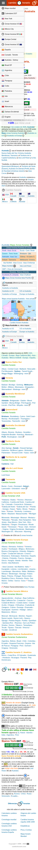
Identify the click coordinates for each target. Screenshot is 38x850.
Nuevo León (18, 618)
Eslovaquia (15, 556)
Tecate (4, 627)
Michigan (32, 514)
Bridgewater (14, 400)
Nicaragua (15, 657)
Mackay (4, 419)
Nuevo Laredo (7, 618)
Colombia (31, 641)
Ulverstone (16, 488)
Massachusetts (21, 514)
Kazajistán (6, 569)
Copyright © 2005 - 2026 (17, 844)
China (23, 794)
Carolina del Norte (17, 502)
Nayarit (29, 616)
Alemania (12, 546)
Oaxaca (27, 618)
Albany (4, 432)
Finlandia (13, 558)
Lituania (32, 569)
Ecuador (5, 643)
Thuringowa (25, 419)
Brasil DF (8, 65)
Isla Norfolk (7, 263)
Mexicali (5, 616)
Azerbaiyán (13, 549)
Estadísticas (25, 826)
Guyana (28, 643)
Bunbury (19, 432)
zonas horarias (26, 535)
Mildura (11, 387)
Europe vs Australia (27, 332)
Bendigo (12, 385)
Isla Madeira (19, 567)
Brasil (19, 641)
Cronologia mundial (9, 819)
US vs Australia (25, 291)
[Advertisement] (19, 224)
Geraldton (27, 432)
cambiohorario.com (19, 846)
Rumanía (19, 578)
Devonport (18, 486)
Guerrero (15, 610)
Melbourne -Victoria (27, 260)
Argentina (8, 70)
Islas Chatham (25, 275)
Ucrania (4, 583)
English (7, 117)
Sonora (11, 625)
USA (7, 195)
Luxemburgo (6, 571)
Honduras (6, 657)
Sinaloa (4, 625)
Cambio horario (9, 365)
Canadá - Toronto (11, 55)
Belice (4, 655)
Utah (26, 527)
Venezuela (13, 648)
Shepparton (29, 387)
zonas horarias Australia (13, 133)
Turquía (30, 581)
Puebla (24, 620)
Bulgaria (30, 551)
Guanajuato (6, 610)
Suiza (23, 581)
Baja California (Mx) (23, 355)
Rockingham (12, 437)
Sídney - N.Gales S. (27, 257)
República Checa (8, 578)
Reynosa (18, 623)
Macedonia (16, 571)
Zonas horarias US (11, 24)
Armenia (28, 546)
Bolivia (12, 641)
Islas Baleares (13, 563)
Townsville (16, 421)
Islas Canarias (8, 567)
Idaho (19, 509)
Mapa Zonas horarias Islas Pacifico (18, 278)
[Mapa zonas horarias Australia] (31, 245)
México (14, 612)
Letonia (13, 569)
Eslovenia (24, 556)
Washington (29, 529)
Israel (6, 101)
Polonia (10, 576)
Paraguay (8, 81)
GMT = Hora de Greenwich (12, 269)
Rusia (26, 578)
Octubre (31, 180)
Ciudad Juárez (22, 603)
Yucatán (5, 630)
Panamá (23, 657)
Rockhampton (14, 419)
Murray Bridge (14, 403)
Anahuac (18, 598)
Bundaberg (14, 416)
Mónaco (5, 574)
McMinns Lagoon (16, 450)
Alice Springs (7, 448)
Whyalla (20, 405)
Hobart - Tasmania (9, 260)
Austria (4, 549)
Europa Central (10, 39)
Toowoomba (6, 421)
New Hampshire (25, 520)
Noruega (22, 574)
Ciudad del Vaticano (15, 553)
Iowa (3, 511)
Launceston (6, 488)
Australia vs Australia (10, 288)
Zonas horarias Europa (12, 543)
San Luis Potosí (29, 623)
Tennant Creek (17, 453)
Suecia (17, 581)
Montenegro (13, 574)
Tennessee (12, 527)
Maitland (23, 369)
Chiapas (11, 605)
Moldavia (31, 571)
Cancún (30, 600)
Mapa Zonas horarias (19, 245)
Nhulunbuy (28, 450)
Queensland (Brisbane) (10, 166)
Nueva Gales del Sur (9, 153)
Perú (21, 646)
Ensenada (29, 607)
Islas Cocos (17, 263)
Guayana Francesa (16, 643)
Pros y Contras (26, 830)
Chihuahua (20, 605)
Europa (11, 355)
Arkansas (28, 500)
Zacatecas (13, 630)
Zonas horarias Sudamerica (14, 637)
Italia (27, 567)
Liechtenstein (23, 569)
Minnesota (5, 517)
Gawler (23, 400)
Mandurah (29, 434)
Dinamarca (6, 556)
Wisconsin (19, 531)
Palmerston (6, 453)
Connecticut (18, 504)
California (5, 502)
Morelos (22, 616)
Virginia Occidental (17, 529)
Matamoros (6, 612)
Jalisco (29, 610)
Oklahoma (5, 524)
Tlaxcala (18, 627)
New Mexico (12, 522)
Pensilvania (22, 524)
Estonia (5, 558)
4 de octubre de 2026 (18, 127)
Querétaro (32, 620)
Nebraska (6, 520)
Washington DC (7, 531)
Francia (21, 558)
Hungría (11, 560)
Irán (6, 96)
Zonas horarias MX (12, 34)
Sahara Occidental (11, 112)
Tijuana (11, 627)
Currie (10, 486)
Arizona (20, 500)
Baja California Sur (9, 600)
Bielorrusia (30, 549)
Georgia (6, 509)
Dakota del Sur (22, 507)
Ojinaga (4, 620)
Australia (30, 127)
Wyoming (27, 531)
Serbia (10, 581)
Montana (31, 517)
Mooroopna (19, 387)
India (3, 735)
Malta (24, 571)
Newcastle (31, 369)
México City (9, 29)
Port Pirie (11, 405)
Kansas (10, 511)
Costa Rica (12, 655)
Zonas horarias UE (11, 44)
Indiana (32, 509)
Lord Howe (6, 475)
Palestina (8, 91)
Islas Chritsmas (29, 263)
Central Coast (13, 369)
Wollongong (18, 373)
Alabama (5, 500)
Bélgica (21, 549)
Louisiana (27, 511)
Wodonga (16, 389)
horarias (26, 804)
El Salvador (21, 655)
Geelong (19, 385)
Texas (21, 527)
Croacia (28, 553)
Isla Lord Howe (24, 158)
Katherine (5, 450)
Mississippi (15, 517)
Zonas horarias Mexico (12, 594)
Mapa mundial (10, 8)
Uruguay (5, 648)
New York (8, 19)
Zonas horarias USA (11, 496)
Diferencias (12, 804)
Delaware (28, 504)
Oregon (14, 524)
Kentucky (18, 511)
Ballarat (4, 385)
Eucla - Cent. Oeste (27, 250)
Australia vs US (8, 291)
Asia (33, 355)
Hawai (12, 509)
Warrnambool (7, 389)
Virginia (5, 529)
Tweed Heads (27, 371)
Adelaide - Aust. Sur (9, 257)
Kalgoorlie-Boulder (9, 434)
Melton (4, 387)
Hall (12, 464)
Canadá (5, 355)
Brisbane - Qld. (25, 253)
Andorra (20, 546)
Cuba (6, 86)
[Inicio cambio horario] (19, 2)
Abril (3, 186)
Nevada (15, 520)
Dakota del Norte (8, 507)
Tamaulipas (27, 625)
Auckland (5, 275)
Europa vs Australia (27, 294)
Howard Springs (26, 448)
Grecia (4, 560)
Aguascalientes (7, 598)
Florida (33, 507)
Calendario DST (10, 13)
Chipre (4, 553)
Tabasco (19, 625)
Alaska (13, 500)
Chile (6, 75)
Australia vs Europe (9, 332)
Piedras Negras (15, 620)
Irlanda (17, 560)
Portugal (17, 576)
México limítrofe (15, 358)
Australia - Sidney (11, 60)
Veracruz (26, 627)
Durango (20, 607)
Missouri (23, 517)
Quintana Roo (8, 623)
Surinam (28, 646)
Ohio (29, 522)
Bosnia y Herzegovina (10, 551)
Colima (13, 607)
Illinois (24, 509)
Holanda (23, 551)
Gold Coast (30, 416)
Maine (4, 514)
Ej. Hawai (21, 733)
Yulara (26, 453)
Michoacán (13, 616)
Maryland (11, 514)
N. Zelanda (14, 275)
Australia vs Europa (14, 136)
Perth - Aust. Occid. (9, 250)
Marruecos (8, 106)
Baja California (28, 598)
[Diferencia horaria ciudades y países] (4, 669)
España (7, 50)
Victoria (21, 153)
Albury (4, 369)
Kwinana (20, 434)
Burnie (4, 486)
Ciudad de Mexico (8, 603)
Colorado (9, 504)
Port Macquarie (7, 371)
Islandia (25, 560)
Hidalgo (23, 610)
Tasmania (14, 155)
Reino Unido (27, 576)
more (26, 373)
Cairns (22, 416)
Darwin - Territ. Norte (10, 253)
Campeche (21, 600)
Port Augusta (26, 403)
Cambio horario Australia (19, 322)
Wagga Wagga (7, 373)
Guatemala (32, 655)
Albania (4, 546)
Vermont (32, 527)
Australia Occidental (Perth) (19, 169)
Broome (11, 432)
